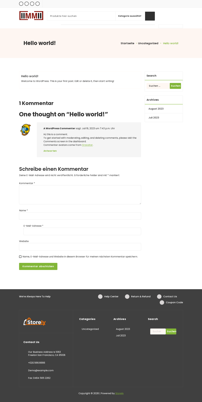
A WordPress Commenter (59, 128)
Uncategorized (148, 43)
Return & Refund (141, 296)
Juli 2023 (153, 117)
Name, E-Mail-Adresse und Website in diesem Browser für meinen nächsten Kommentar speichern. (80, 256)
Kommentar (27, 183)
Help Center (111, 296)
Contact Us (170, 296)
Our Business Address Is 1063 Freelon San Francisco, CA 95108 (46, 353)
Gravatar (87, 145)
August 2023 (156, 108)
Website (24, 241)
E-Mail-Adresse (33, 226)
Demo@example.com (41, 370)
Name (23, 210)
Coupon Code (174, 302)
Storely (119, 393)
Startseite (127, 43)
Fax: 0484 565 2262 (39, 378)
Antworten (50, 151)
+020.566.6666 (36, 362)
